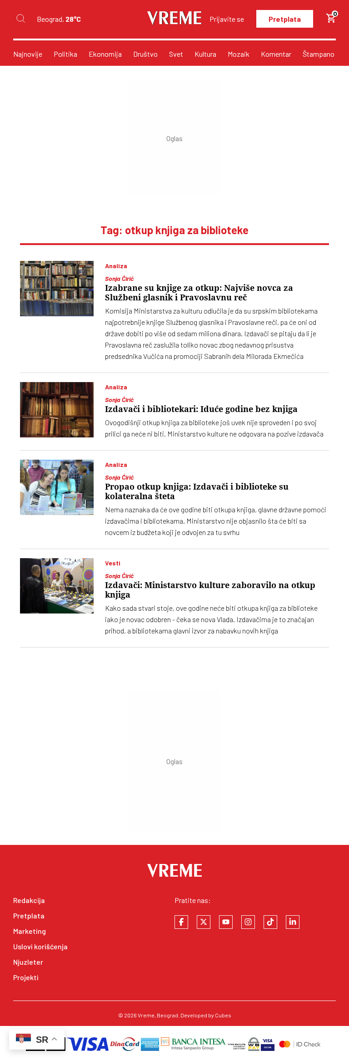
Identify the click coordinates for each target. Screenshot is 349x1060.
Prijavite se (226, 19)
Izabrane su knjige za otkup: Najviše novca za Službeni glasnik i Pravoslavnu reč (199, 292)
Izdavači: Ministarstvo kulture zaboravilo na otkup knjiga (210, 589)
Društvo (145, 53)
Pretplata (285, 19)
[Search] (20, 19)
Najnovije (27, 53)
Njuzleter (28, 961)
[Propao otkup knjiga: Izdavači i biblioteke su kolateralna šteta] (57, 487)
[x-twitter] (203, 922)
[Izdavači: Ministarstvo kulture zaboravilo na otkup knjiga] (57, 585)
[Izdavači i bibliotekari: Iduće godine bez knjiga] (57, 409)
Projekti (26, 977)
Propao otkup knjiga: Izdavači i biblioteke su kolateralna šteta (197, 491)
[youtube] (226, 922)
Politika (65, 53)
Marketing (29, 931)
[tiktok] (270, 922)
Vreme (146, 1015)
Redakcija (29, 900)
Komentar (276, 53)
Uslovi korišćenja (40, 946)
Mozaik (238, 53)
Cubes (223, 1015)
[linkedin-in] (292, 922)
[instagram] (248, 922)
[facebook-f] (181, 922)
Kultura (205, 53)
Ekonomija (105, 53)
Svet (176, 53)
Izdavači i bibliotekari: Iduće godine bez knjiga (201, 409)
